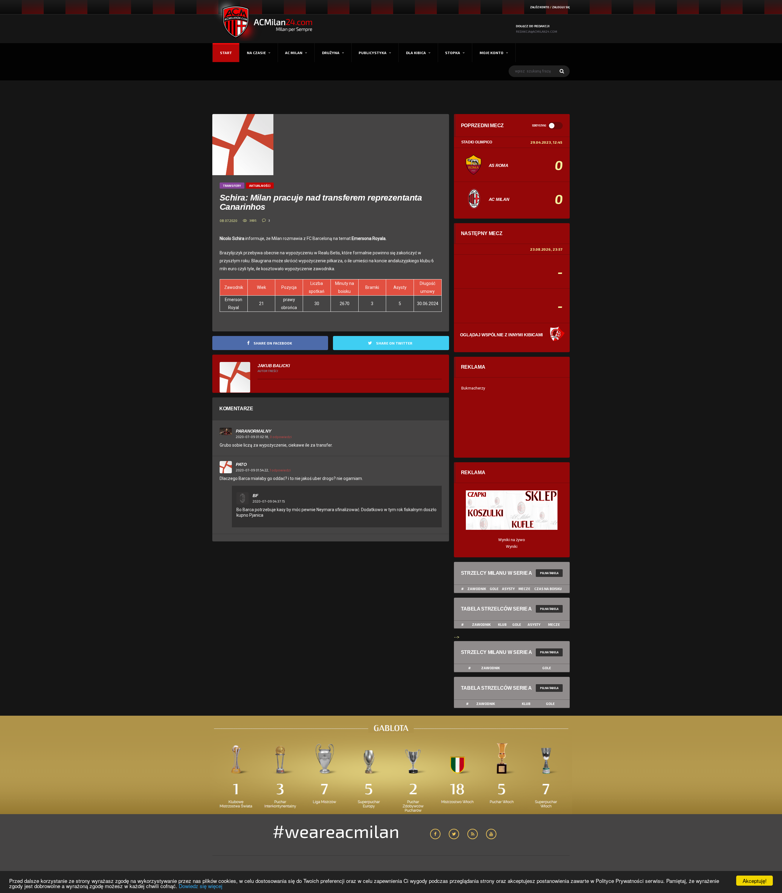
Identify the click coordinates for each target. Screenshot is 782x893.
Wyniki (511, 546)
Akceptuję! (755, 880)
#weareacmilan (335, 831)
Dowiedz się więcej (200, 886)
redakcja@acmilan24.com (536, 31)
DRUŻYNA (330, 52)
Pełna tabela (549, 573)
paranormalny (253, 431)
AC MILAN (293, 52)
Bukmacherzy (473, 388)
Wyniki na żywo (511, 539)
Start (226, 52)
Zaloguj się (561, 7)
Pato (241, 464)
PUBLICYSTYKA (372, 52)
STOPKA (452, 52)
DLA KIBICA (416, 52)
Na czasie (256, 52)
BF (255, 495)
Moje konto (491, 52)
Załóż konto (539, 7)
